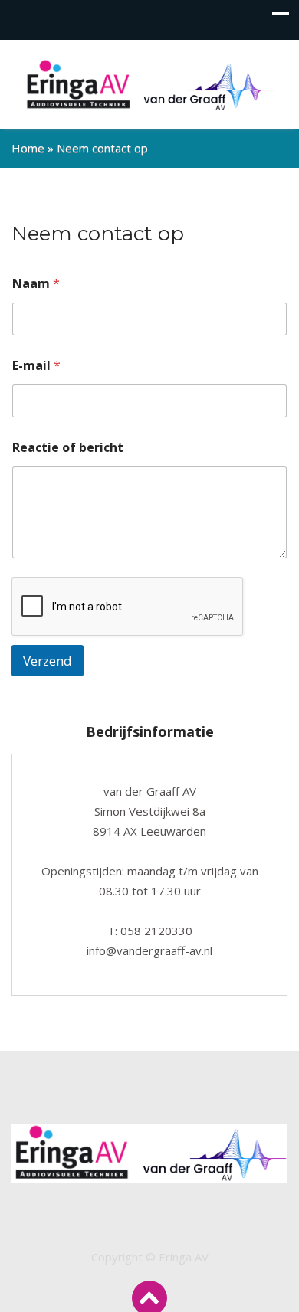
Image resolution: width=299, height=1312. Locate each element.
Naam (36, 283)
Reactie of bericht (67, 447)
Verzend (47, 660)
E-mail (36, 365)
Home (28, 147)
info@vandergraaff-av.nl (149, 950)
